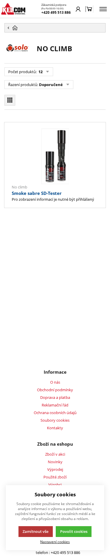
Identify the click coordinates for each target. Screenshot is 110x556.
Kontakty (55, 427)
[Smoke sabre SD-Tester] (55, 156)
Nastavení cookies (55, 541)
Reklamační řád (55, 405)
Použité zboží (55, 477)
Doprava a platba (55, 397)
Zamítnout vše (35, 531)
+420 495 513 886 (56, 12)
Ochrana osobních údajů (55, 412)
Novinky (55, 461)
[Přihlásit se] (78, 9)
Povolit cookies (73, 531)
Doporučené (51, 84)
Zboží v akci (55, 454)
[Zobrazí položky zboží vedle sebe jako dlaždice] (9, 100)
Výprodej (55, 469)
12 (40, 71)
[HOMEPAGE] (55, 27)
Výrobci (55, 484)
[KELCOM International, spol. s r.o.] (13, 9)
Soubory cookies (55, 420)
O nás (55, 382)
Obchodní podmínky (55, 389)
